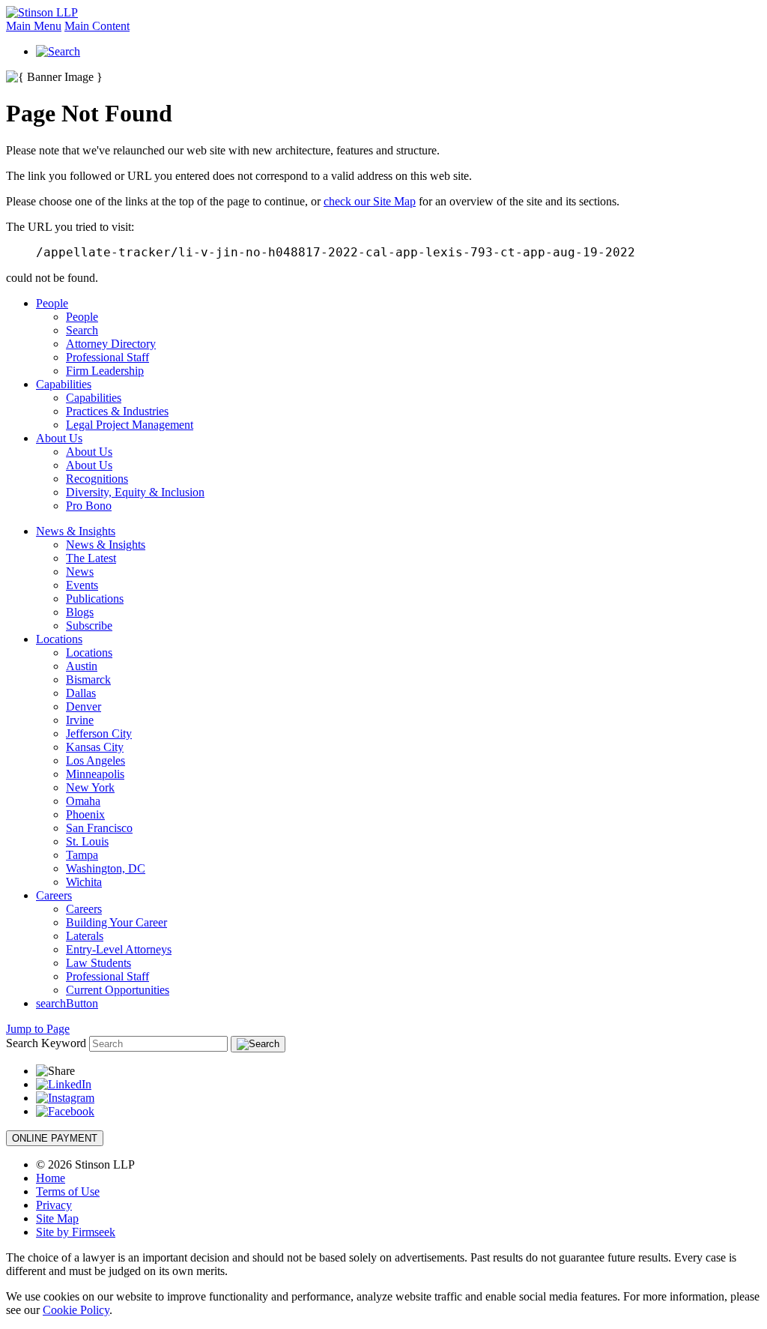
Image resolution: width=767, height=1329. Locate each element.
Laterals (84, 935)
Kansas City (95, 747)
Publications (95, 598)
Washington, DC (105, 868)
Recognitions (97, 478)
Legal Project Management (129, 424)
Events (82, 585)
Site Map (57, 1218)
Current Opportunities (117, 989)
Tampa (82, 855)
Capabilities (63, 384)
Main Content (97, 25)
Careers (54, 895)
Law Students (98, 962)
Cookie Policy (76, 1310)
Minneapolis (95, 774)
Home (50, 1178)
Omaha (83, 801)
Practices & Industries (117, 411)
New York (90, 787)
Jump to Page (38, 1028)
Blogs (80, 612)
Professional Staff (107, 357)
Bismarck (88, 679)
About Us (59, 438)
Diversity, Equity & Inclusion (135, 492)
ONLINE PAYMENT (54, 1138)
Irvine (80, 720)
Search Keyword (46, 1043)
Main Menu (33, 25)
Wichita (84, 882)
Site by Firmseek (75, 1232)
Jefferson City (99, 733)
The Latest (91, 558)
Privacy (54, 1205)
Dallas (81, 693)
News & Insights (75, 531)
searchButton (67, 1003)
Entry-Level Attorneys (119, 949)
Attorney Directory (111, 343)
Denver (83, 706)
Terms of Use (68, 1191)
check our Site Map (370, 201)
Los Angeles (95, 760)
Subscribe (89, 625)
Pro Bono (89, 505)
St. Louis (87, 841)
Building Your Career (116, 922)
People (52, 303)
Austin (81, 666)
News (80, 571)
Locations (59, 639)
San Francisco (99, 828)
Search (82, 330)
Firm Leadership (105, 370)
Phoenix (85, 814)
